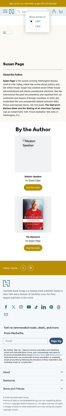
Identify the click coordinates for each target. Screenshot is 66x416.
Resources (9, 380)
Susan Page (35, 180)
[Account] (54, 11)
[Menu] (5, 11)
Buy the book (33, 187)
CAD (38, 26)
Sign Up (56, 341)
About (6, 372)
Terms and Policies (13, 388)
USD (37, 21)
